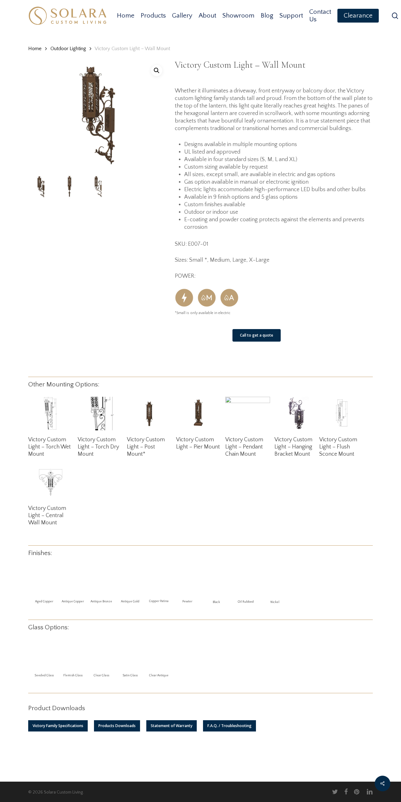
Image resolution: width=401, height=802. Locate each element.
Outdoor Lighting (68, 48)
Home (35, 48)
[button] (58, 725)
